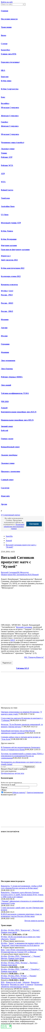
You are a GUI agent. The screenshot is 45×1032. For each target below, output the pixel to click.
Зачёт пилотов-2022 (9, 260)
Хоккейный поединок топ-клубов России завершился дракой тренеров (18, 732)
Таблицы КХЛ (22, 668)
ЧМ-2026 (5, 401)
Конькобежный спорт (10, 447)
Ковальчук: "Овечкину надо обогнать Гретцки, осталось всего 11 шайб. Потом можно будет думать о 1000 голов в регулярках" (22, 894)
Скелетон (5, 488)
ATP (3, 174)
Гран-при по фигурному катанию (15, 250)
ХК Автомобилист (20, 575)
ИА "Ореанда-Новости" (34, 657)
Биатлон (4, 77)
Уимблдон (5, 198)
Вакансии (35, 982)
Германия (5, 344)
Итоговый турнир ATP (11, 223)
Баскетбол (5, 50)
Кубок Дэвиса (7, 231)
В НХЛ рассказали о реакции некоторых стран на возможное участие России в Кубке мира (21, 915)
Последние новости (9, 19)
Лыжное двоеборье (9, 455)
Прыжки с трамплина (10, 471)
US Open (4, 215)
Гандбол (4, 122)
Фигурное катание (9, 245)
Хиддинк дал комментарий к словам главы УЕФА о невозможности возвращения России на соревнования (22, 756)
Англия (4, 328)
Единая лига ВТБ (8, 54)
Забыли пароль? (19, 792)
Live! (11, 291)
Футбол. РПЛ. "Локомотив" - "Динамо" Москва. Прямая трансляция (21, 957)
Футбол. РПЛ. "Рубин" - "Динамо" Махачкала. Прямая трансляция (19, 977)
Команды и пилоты (9, 285)
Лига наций (6, 385)
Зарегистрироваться (35, 792)
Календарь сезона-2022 (11, 276)
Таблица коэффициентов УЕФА (15, 393)
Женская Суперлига (9, 116)
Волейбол (5, 103)
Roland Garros (7, 190)
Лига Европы (7, 369)
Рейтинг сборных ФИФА (12, 377)
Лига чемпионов (8, 360)
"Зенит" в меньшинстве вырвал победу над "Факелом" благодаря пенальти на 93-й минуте (22, 944)
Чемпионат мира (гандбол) (12, 142)
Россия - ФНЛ (7, 303)
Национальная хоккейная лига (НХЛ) (17, 420)
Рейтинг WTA (7, 165)
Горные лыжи (7, 439)
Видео (3, 35)
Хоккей (4, 408)
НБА (3, 70)
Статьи (4, 44)
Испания (5, 319)
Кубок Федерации (8, 239)
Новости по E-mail (13, 982)
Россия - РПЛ (7, 295)
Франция (5, 352)
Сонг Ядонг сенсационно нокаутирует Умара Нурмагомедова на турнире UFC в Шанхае (22, 951)
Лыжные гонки (7, 149)
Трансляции (6, 27)
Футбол (4, 291)
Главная (4, 11)
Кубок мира (6, 81)
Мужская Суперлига (10, 107)
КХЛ (30, 575)
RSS (2, 982)
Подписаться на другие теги (12, 773)
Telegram (26, 982)
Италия (4, 336)
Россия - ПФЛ (7, 311)
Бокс (3, 97)
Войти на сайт (7, 2)
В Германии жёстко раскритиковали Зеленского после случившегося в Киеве (20, 748)
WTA (3, 182)
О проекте (29, 984)
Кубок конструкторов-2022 (12, 268)
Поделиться (7, 663)
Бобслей (4, 430)
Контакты (5, 984)
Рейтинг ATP (6, 157)
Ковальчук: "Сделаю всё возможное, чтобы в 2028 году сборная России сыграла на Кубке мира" (21, 887)
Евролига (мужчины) (10, 62)
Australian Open (8, 206)
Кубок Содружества (9, 89)
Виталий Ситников (9, 572)
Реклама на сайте (17, 984)
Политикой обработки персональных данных (14, 526)
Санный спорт (7, 480)
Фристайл (5, 496)
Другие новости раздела (34, 921)
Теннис (4, 153)
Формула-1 (6, 256)
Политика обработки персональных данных (21, 985)
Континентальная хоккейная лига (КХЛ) (18, 412)
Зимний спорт (7, 426)
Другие (4, 504)
